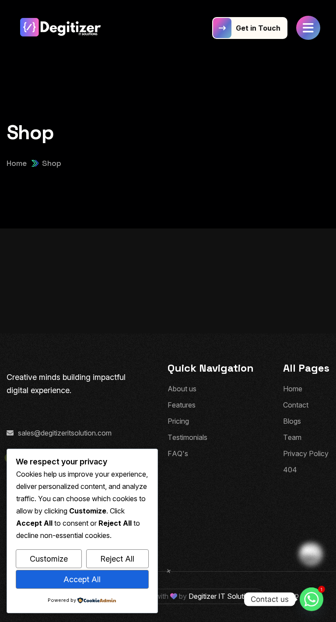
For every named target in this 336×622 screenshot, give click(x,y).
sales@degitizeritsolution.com (65, 433)
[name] (308, 28)
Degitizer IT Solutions (223, 596)
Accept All (82, 579)
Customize (49, 558)
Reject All (117, 558)
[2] (61, 28)
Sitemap (286, 595)
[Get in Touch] (249, 28)
